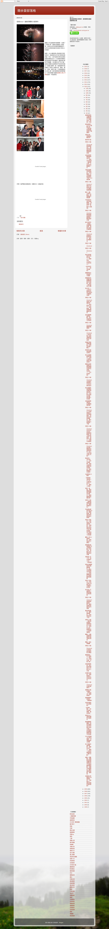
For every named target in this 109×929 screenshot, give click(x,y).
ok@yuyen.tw (79, 27)
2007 (85, 793)
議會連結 (72, 905)
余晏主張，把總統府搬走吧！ (88, 136)
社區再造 (72, 901)
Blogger (61, 922)
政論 (71, 826)
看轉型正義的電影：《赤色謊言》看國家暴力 (88, 692)
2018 (85, 68)
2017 (85, 71)
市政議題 (72, 818)
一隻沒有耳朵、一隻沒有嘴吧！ (88, 268)
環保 (71, 836)
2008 (85, 791)
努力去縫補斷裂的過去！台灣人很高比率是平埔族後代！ (88, 358)
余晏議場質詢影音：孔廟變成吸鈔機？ (88, 403)
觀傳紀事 (72, 875)
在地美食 (72, 862)
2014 (85, 77)
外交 (71, 873)
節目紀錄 (72, 814)
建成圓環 (72, 881)
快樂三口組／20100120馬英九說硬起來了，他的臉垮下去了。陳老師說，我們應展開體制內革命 (88, 305)
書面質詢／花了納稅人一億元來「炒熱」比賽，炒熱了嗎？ (88, 658)
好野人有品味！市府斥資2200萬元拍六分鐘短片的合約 (88, 584)
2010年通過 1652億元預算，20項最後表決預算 (88, 739)
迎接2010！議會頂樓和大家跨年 (88, 717)
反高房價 (72, 909)
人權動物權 (73, 816)
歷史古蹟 (72, 830)
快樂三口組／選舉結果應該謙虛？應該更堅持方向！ (88, 503)
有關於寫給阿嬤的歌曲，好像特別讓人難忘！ (88, 345)
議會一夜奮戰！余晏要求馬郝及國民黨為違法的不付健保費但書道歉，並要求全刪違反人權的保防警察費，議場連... (88, 766)
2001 (85, 802)
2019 (85, 66)
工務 (71, 838)
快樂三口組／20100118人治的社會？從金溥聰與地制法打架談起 (88, 335)
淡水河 (71, 893)
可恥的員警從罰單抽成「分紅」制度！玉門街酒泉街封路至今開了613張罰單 (88, 174)
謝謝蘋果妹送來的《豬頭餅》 (88, 699)
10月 (87, 93)
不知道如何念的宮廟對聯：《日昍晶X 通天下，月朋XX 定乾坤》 (88, 204)
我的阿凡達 (88, 139)
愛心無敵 (72, 854)
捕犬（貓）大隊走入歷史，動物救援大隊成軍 (88, 195)
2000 (85, 804)
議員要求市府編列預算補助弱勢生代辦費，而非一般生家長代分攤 (88, 282)
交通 (71, 828)
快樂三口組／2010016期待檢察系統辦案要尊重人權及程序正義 (88, 215)
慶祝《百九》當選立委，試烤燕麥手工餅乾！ (88, 540)
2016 (85, 73)
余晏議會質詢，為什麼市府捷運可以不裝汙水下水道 (88, 667)
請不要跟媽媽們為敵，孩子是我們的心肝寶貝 (88, 317)
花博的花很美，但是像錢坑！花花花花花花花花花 (88, 676)
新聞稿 (71, 844)
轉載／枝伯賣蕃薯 (88, 642)
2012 (85, 82)
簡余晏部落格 (26, 10)
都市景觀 (72, 842)
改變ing (72, 834)
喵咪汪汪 (72, 850)
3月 (87, 108)
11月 (87, 90)
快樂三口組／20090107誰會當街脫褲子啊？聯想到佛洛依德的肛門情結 (88, 603)
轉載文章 (72, 887)
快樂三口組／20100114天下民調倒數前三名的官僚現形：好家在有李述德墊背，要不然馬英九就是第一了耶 (88, 416)
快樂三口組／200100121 (88, 250)
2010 (85, 86)
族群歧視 (72, 848)
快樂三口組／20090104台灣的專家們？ (88, 685)
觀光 (71, 877)
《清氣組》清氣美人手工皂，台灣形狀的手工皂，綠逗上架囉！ (88, 482)
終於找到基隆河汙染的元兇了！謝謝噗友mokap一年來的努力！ (88, 259)
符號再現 (72, 860)
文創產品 (72, 899)
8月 (87, 97)
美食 (71, 911)
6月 (87, 102)
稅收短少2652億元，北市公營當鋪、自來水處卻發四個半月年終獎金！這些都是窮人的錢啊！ (88, 465)
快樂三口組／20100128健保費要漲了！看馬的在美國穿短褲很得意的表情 (88, 147)
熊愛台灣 (72, 879)
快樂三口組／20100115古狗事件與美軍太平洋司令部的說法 (88, 381)
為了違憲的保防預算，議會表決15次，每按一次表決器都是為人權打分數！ (88, 749)
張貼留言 (21, 224)
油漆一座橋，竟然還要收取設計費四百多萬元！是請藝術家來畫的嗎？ (88, 493)
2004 (85, 800)
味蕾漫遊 (72, 895)
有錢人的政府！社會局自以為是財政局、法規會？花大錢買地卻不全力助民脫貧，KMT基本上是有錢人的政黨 (88, 527)
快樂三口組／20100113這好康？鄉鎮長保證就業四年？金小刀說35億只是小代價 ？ (88, 450)
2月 (87, 111)
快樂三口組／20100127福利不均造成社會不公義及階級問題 (88, 186)
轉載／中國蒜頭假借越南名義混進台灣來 (88, 637)
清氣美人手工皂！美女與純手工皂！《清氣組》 (88, 559)
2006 (85, 795)
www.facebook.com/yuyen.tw (81, 30)
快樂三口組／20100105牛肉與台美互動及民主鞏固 (88, 649)
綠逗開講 (72, 915)
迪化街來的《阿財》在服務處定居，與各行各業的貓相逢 (88, 226)
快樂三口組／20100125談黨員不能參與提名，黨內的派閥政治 (88, 236)
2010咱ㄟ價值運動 (75, 822)
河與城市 (72, 907)
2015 (85, 75)
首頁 (41, 231)
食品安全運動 (73, 856)
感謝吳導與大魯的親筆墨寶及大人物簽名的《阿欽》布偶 (88, 119)
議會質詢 (72, 820)
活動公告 (72, 846)
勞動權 (71, 913)
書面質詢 (72, 867)
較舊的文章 (62, 231)
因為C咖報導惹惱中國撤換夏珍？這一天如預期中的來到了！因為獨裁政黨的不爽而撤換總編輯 (88, 571)
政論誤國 (72, 883)
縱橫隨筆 (72, 832)
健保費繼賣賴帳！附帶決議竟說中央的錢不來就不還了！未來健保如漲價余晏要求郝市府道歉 (88, 728)
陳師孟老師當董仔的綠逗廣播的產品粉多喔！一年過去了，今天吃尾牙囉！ (88, 369)
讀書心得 (72, 840)
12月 (87, 88)
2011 (85, 84)
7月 (87, 99)
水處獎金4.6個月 (88, 475)
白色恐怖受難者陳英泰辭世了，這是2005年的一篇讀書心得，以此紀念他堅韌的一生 (88, 161)
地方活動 (23, 217)
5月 (87, 104)
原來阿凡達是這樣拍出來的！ (88, 351)
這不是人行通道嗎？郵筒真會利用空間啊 (88, 592)
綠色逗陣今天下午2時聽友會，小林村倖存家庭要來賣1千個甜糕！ (88, 128)
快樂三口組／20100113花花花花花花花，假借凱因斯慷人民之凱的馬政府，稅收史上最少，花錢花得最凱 (88, 434)
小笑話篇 (72, 891)
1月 (87, 113)
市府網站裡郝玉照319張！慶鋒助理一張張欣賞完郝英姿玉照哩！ (88, 513)
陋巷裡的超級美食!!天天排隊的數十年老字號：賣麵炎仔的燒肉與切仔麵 (88, 549)
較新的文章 (21, 231)
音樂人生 (72, 858)
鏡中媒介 (72, 824)
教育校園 (72, 871)
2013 (85, 80)
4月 (87, 106)
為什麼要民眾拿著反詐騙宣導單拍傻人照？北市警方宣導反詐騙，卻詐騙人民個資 (88, 393)
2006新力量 (73, 864)
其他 (71, 897)
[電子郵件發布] (20, 215)
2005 (85, 798)
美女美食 (72, 885)
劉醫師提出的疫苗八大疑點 (88, 274)
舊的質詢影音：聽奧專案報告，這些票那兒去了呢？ (88, 614)
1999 (85, 807)
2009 (85, 789)
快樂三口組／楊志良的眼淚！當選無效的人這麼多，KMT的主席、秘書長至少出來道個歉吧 (88, 626)
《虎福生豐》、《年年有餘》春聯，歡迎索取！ (88, 710)
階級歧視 (72, 903)
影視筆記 (72, 869)
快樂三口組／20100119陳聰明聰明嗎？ (88, 325)
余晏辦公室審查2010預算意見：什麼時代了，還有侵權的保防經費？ (88, 780)
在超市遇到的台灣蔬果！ (88, 704)
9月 (87, 95)
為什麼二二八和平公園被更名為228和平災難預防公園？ (88, 292)
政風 (71, 889)
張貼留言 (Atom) (25, 234)
